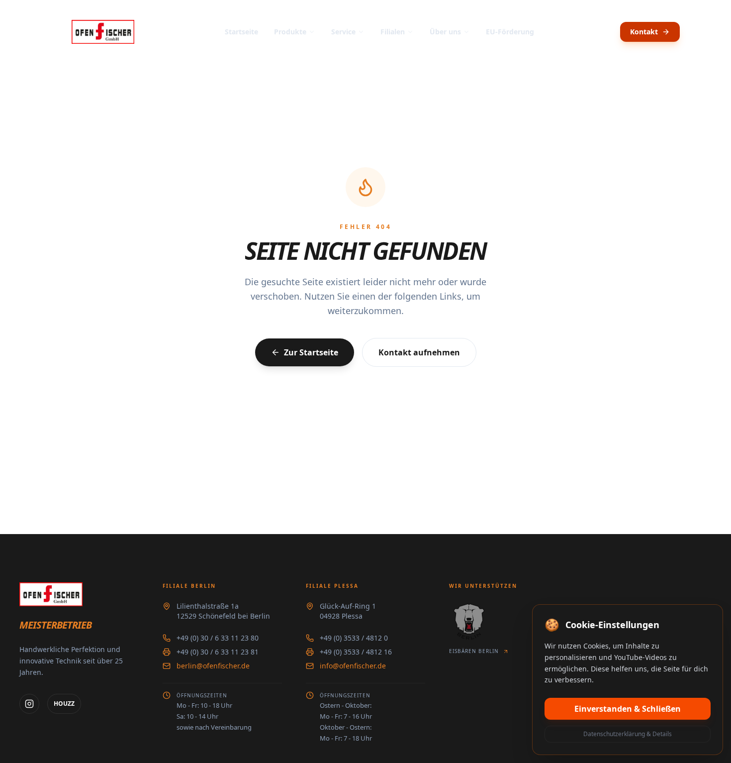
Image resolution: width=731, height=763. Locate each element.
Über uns (445, 31)
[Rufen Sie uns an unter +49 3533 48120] (608, 32)
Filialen (392, 31)
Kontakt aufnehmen (419, 352)
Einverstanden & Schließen (627, 708)
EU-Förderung (510, 31)
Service (343, 31)
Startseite (241, 31)
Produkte (290, 31)
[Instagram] (29, 704)
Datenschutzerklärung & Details (627, 734)
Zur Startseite (311, 352)
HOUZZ (64, 703)
